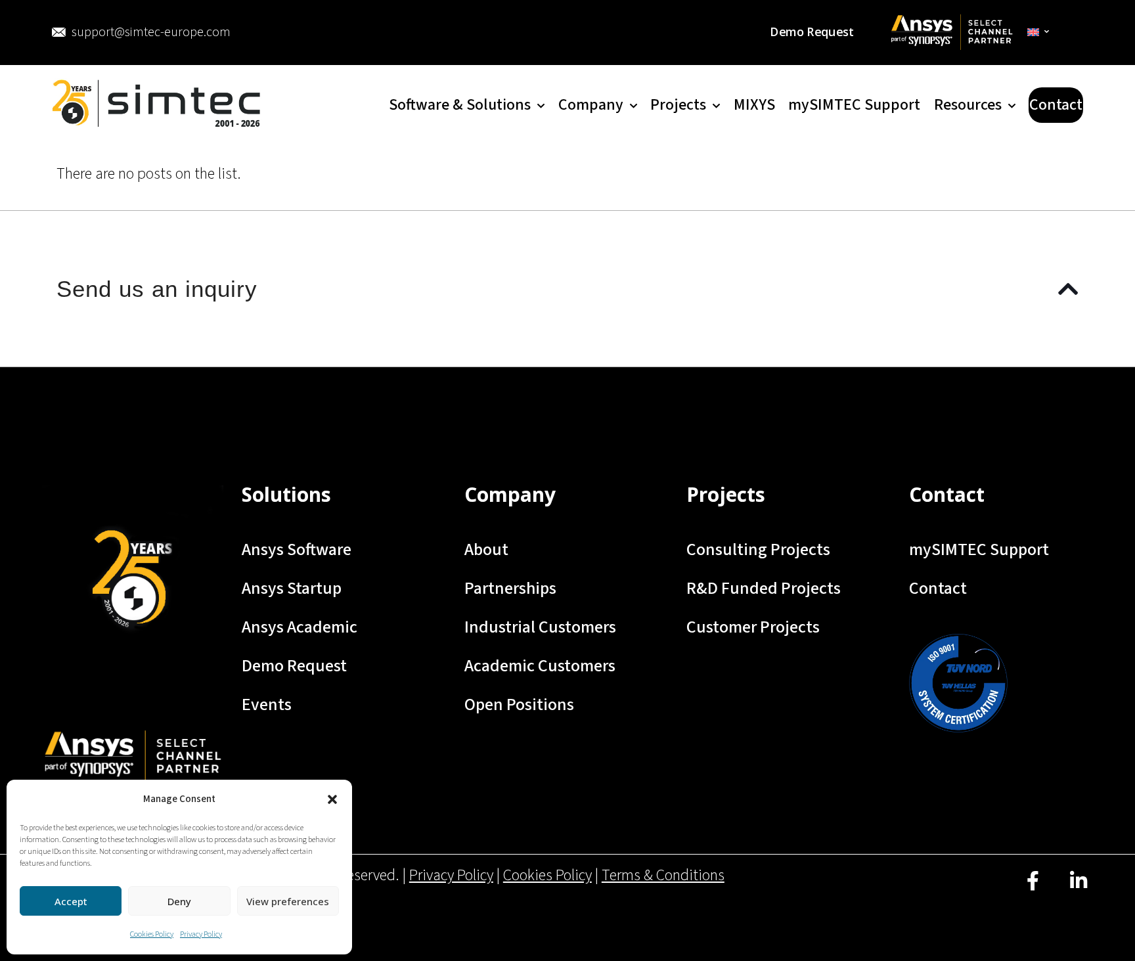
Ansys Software (296, 549)
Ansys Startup (292, 588)
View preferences (287, 901)
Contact (938, 588)
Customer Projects (753, 627)
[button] (332, 799)
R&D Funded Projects (763, 588)
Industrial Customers (540, 627)
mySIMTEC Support (979, 549)
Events (267, 704)
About (486, 549)
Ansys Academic (299, 627)
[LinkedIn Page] (1078, 890)
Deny (179, 901)
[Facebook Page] (1033, 890)
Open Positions (519, 704)
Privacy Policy (201, 934)
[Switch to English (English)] (1039, 32)
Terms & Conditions (663, 875)
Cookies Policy (151, 934)
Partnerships (510, 588)
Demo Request (294, 666)
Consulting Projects (758, 549)
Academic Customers (539, 666)
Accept (71, 901)
